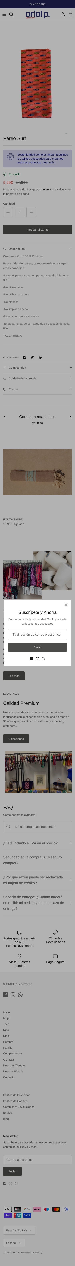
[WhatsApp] (43, 658)
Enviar (38, 647)
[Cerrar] (66, 604)
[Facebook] (31, 658)
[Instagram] (37, 658)
